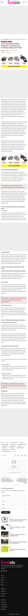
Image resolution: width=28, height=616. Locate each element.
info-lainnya (4, 41)
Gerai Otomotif (16, 614)
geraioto (6, 50)
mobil (10, 41)
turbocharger (11, 447)
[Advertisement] (14, 20)
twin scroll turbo (5, 449)
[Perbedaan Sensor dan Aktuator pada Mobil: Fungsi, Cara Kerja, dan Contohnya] (4, 519)
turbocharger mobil (20, 447)
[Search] (25, 2)
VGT (15, 451)
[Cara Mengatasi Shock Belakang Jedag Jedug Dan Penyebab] (4, 534)
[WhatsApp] (6, 571)
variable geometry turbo (7, 451)
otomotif (21, 442)
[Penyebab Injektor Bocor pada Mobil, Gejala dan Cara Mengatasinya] (4, 542)
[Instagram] (4, 571)
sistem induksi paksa (22, 444)
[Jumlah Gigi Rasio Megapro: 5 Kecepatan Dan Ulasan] (4, 549)
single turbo (13, 444)
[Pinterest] (1, 571)
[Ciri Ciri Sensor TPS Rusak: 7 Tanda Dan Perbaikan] (4, 527)
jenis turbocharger (14, 442)
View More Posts (14, 467)
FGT (7, 442)
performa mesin (5, 444)
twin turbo (13, 449)
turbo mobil (4, 447)
